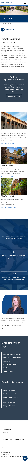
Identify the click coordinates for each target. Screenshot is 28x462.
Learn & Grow (7, 361)
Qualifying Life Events (9, 402)
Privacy (5, 454)
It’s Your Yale (7, 3)
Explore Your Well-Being (8, 177)
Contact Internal (15, 440)
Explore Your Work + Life (8, 207)
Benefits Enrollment (14, 96)
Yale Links (6, 433)
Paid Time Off (7, 368)
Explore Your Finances (7, 143)
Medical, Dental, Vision (10, 364)
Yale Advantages (8, 371)
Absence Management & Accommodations (10, 398)
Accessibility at (6, 452)
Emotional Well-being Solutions (12, 357)
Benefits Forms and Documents (12, 394)
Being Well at (9, 406)
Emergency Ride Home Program (12, 354)
